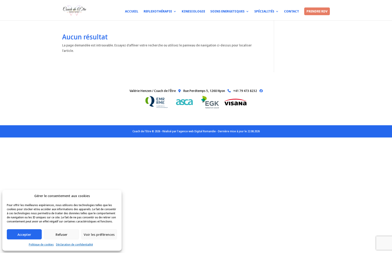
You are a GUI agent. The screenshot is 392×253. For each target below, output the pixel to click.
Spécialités (264, 11)
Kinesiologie (193, 11)
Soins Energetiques (227, 11)
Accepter (24, 234)
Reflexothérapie (158, 11)
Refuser (61, 234)
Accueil (131, 11)
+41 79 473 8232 (245, 91)
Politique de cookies (41, 244)
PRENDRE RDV (317, 11)
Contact (291, 11)
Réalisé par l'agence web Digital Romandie (189, 131)
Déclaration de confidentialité (74, 244)
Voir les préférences (99, 234)
